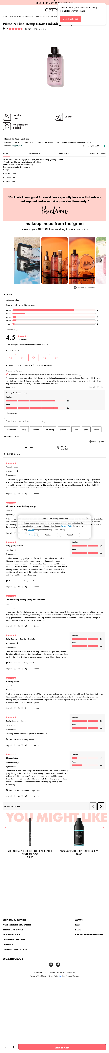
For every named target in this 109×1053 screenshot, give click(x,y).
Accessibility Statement (17, 924)
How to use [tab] (64, 153)
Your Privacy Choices (70, 975)
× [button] (103, 6)
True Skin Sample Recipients (21, 16)
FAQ (77, 924)
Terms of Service (13, 929)
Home (5, 16)
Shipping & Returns (14, 919)
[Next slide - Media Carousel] (101, 260)
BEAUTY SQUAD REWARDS (89, 934)
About (79, 919)
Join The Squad (70, 18)
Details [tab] (6, 153)
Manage (32, 535)
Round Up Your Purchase (16, 139)
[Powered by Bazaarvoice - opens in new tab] (84, 288)
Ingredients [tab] (34, 153)
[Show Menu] (4, 10)
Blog (78, 929)
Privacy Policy (67, 526)
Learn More (86, 142)
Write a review (40, 28)
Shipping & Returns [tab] (97, 153)
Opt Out (31, 530)
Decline (48, 535)
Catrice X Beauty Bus (15, 949)
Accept (70, 535)
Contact (8, 944)
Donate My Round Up (92, 146)
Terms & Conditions (38, 975)
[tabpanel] (54, 68)
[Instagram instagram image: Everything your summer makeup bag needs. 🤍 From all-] (27, 260)
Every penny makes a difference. (17, 142)
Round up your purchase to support (56, 142)
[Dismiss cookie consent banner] (87, 518)
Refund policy (11, 934)
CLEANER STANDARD (14, 939)
